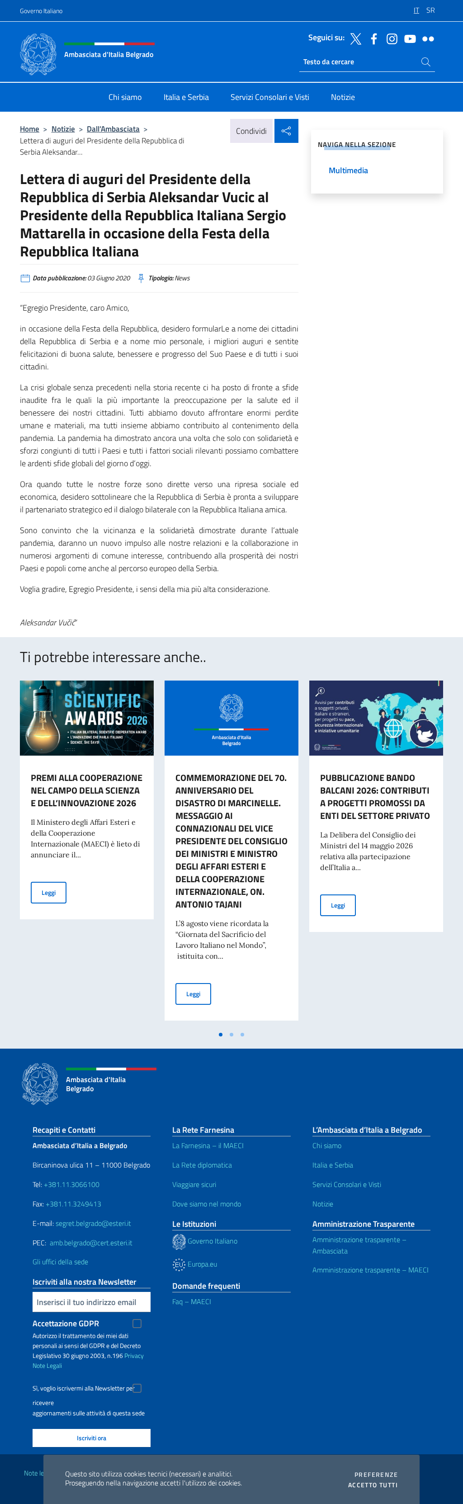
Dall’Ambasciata (113, 128)
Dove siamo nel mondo (206, 1203)
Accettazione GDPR (66, 1323)
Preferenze (376, 1474)
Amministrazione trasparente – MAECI (370, 1269)
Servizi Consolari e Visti (346, 1184)
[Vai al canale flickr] (426, 38)
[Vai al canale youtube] (408, 38)
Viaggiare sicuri (194, 1184)
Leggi (54, 892)
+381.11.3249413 (73, 1203)
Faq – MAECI (191, 1301)
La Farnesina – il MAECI (208, 1145)
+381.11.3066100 (71, 1184)
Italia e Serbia (332, 1164)
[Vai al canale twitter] (354, 38)
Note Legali (47, 1365)
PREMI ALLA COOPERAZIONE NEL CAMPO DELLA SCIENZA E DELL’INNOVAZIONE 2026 (86, 790)
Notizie (63, 128)
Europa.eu (201, 1263)
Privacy (134, 1355)
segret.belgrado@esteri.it (93, 1223)
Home (29, 128)
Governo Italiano (41, 10)
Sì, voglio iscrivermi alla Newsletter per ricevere (84, 1389)
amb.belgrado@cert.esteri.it (91, 1242)
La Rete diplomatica (202, 1164)
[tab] (220, 1034)
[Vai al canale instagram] (390, 38)
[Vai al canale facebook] (372, 38)
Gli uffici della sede (60, 1261)
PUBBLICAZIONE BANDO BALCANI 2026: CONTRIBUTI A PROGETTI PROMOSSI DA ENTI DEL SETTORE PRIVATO (375, 797)
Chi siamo (326, 1145)
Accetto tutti (373, 1485)
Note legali (39, 1473)
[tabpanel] (87, 853)
